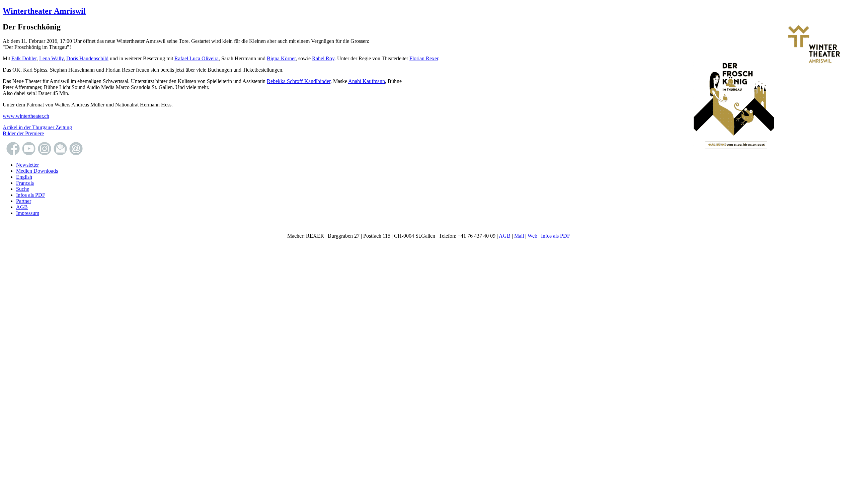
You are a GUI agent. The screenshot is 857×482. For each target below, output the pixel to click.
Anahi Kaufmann (366, 81)
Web (532, 236)
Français (25, 183)
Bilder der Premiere (23, 133)
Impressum (27, 213)
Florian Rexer (423, 58)
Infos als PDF (30, 195)
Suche (22, 189)
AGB (22, 207)
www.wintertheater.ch (26, 116)
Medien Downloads (37, 171)
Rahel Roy (323, 58)
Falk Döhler (23, 58)
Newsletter (27, 165)
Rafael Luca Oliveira (196, 58)
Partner (23, 201)
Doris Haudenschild (87, 58)
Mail (519, 236)
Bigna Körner (281, 58)
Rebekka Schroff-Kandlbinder (298, 81)
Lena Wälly (51, 58)
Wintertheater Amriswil (44, 11)
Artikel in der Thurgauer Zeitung (37, 127)
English (24, 177)
